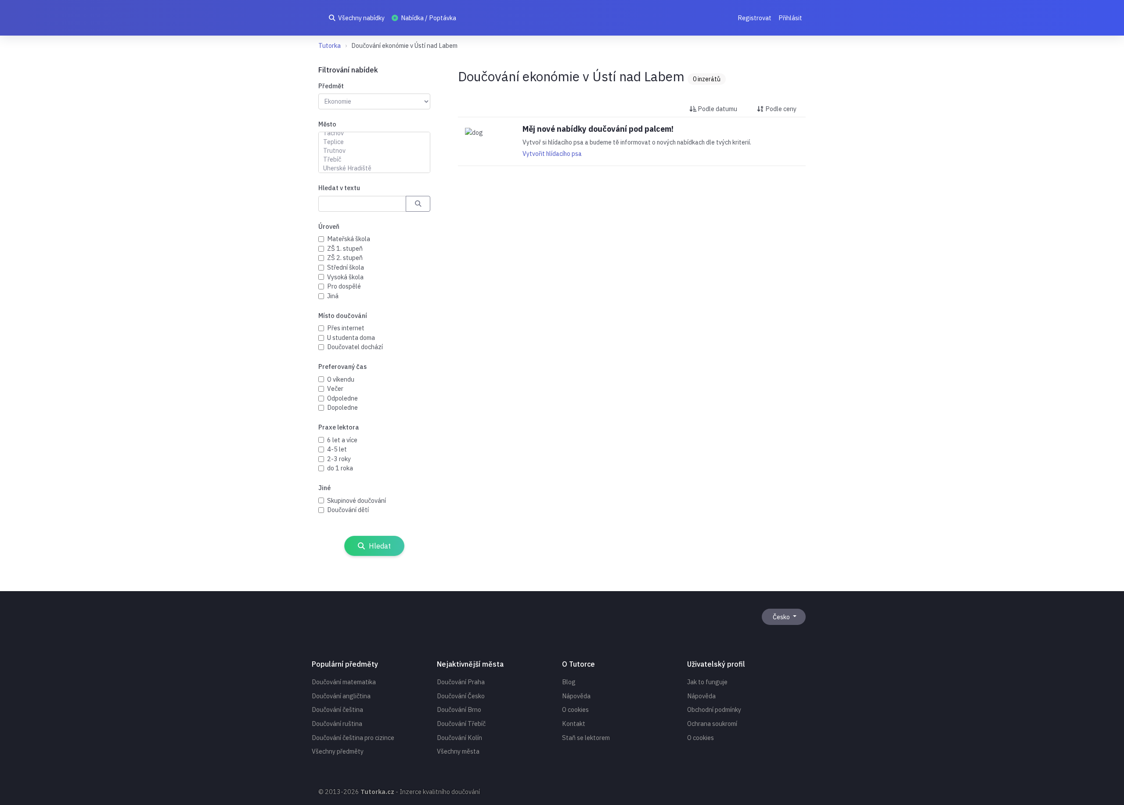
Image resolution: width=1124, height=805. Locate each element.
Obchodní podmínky (714, 709)
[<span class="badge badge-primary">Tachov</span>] (374, 133)
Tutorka (329, 45)
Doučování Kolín (459, 737)
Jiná (333, 296)
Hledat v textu (339, 188)
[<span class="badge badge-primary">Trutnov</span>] (374, 150)
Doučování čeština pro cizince (353, 737)
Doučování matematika (344, 682)
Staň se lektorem (586, 737)
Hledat (379, 545)
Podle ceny (780, 109)
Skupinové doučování (356, 500)
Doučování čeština (337, 709)
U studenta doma (351, 337)
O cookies (575, 709)
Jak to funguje (707, 682)
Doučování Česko (461, 696)
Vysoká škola (345, 277)
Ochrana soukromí (712, 723)
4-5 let (337, 449)
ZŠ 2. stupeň (345, 257)
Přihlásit (790, 18)
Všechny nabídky (361, 18)
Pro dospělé (344, 286)
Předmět (331, 86)
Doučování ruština (337, 723)
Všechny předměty (338, 751)
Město (327, 124)
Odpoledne (342, 398)
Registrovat (754, 18)
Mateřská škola (348, 239)
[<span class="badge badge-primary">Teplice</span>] (374, 141)
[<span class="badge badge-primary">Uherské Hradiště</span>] (374, 168)
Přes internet (345, 328)
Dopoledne (342, 407)
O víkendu (340, 379)
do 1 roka (340, 468)
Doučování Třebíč (461, 723)
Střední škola (345, 267)
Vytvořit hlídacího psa (552, 154)
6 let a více (342, 440)
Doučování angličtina (341, 696)
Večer (335, 388)
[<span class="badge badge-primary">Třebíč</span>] (374, 159)
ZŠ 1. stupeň (345, 248)
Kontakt (573, 723)
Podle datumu (716, 109)
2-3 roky (339, 459)
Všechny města (458, 751)
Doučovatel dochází (355, 347)
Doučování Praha (461, 682)
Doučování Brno (459, 709)
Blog (569, 682)
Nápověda (576, 696)
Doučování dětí (348, 509)
